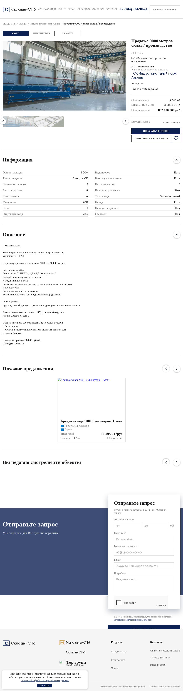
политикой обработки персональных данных (45, 680)
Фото (15, 33)
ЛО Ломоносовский (143, 66)
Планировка (41, 33)
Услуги (114, 668)
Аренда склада (47, 9)
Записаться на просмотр (151, 138)
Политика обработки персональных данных (123, 686)
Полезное (111, 9)
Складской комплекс (90, 9)
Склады (22, 23)
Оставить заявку (164, 9)
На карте (67, 33)
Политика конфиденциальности (164, 686)
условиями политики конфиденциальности (133, 620)
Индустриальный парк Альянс (45, 23)
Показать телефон (156, 131)
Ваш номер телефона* (126, 546)
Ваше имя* (120, 533)
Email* (117, 559)
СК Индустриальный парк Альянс (154, 75)
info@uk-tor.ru (157, 664)
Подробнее (120, 573)
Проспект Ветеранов (145, 88)
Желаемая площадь (124, 519)
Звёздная (137, 83)
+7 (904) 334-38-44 (133, 9)
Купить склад (66, 9)
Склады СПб (9, 23)
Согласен (45, 685)
